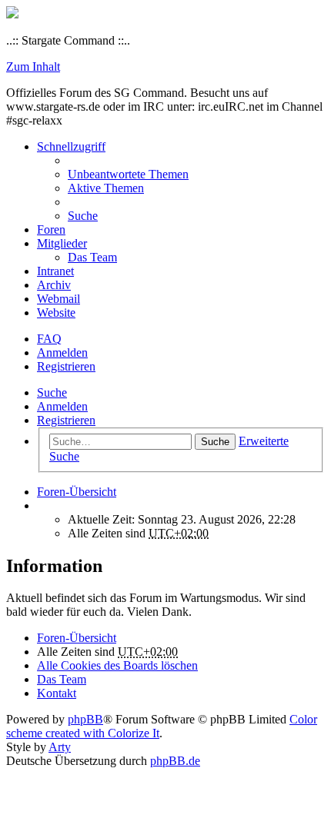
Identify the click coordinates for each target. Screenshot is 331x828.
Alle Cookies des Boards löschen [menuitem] (117, 665)
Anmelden (62, 406)
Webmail (58, 298)
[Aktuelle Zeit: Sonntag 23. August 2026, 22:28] (41, 505)
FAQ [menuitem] (49, 338)
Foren (51, 229)
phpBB (85, 719)
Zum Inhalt (33, 66)
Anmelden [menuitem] (62, 352)
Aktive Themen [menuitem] (106, 188)
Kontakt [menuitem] (56, 693)
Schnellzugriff (71, 146)
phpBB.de (175, 760)
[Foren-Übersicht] (12, 14)
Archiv (54, 284)
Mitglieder (62, 243)
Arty (59, 746)
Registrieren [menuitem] (66, 366)
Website (56, 312)
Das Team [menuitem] (92, 257)
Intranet (55, 271)
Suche (52, 392)
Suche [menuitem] (83, 215)
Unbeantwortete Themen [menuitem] (128, 174)
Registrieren (66, 420)
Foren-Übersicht (76, 637)
